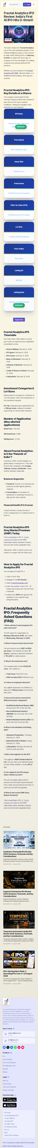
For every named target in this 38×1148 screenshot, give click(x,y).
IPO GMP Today (9, 1124)
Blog (6, 1132)
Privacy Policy (7, 1084)
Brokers (5, 1072)
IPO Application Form (9, 1065)
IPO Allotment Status (11, 1127)
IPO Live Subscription (9, 1062)
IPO (4, 1056)
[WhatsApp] (15, 1047)
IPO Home (8, 1112)
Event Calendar (7, 1059)
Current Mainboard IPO (12, 1115)
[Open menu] (33, 4)
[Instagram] (19, 1047)
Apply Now (19, 320)
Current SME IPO (10, 1118)
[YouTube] (22, 1047)
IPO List (7, 1129)
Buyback (5, 1069)
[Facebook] (4, 1047)
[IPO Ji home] (4, 4)
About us (5, 1080)
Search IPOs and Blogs (11, 1135)
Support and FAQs (8, 1090)
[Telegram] (11, 1047)
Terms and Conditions (9, 1087)
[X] (7, 1047)
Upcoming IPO (9, 1121)
